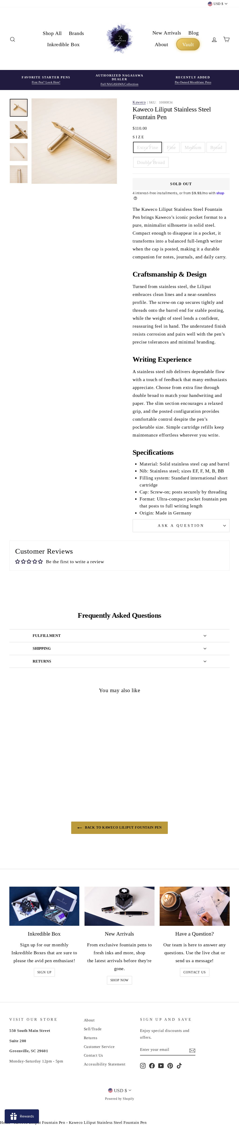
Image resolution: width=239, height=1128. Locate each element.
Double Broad (151, 162)
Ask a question (181, 526)
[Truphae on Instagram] (143, 1065)
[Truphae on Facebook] (152, 1065)
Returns (91, 1038)
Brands (76, 33)
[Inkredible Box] (44, 906)
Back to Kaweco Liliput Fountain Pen (123, 827)
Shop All (52, 33)
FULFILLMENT (47, 636)
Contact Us (194, 972)
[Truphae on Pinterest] (170, 1065)
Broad (216, 147)
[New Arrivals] (119, 906)
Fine (171, 147)
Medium (193, 147)
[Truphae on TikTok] (179, 1065)
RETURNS (42, 661)
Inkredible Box (63, 44)
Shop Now (119, 980)
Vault (188, 44)
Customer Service (99, 1047)
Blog (193, 33)
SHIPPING (42, 648)
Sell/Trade (93, 1029)
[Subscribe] (192, 1049)
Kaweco (139, 102)
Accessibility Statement (105, 1064)
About (161, 44)
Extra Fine (147, 147)
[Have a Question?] (195, 906)
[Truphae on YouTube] (161, 1065)
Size (139, 137)
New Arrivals (166, 33)
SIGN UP (44, 972)
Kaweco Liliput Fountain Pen (39, 1122)
